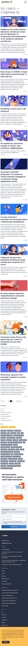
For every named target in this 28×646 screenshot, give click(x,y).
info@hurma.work (7, 543)
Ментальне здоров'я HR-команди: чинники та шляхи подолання (13, 377)
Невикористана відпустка (6, 451)
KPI (8, 433)
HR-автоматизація (5, 549)
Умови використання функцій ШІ (9, 603)
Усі (1, 408)
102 (17, 401)
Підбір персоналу (19, 454)
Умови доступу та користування (8, 600)
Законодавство (22, 440)
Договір (3, 440)
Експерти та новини (5, 412)
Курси (17, 449)
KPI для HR (13, 433)
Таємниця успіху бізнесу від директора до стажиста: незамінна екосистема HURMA (13, 340)
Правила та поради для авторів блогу (10, 590)
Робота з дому (21, 461)
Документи (9, 440)
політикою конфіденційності (11, 633)
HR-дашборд (10, 430)
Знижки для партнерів (6, 584)
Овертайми (16, 451)
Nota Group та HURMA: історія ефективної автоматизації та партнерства (14, 74)
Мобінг (22, 449)
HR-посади (3, 433)
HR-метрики (17, 430)
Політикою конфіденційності (14, 522)
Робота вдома (13, 461)
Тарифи (3, 570)
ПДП (12, 454)
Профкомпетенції (13, 458)
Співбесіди (17, 463)
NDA (18, 433)
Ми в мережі (4, 581)
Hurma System (4, 427)
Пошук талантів (16, 456)
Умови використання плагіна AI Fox (9, 598)
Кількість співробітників (6, 444)
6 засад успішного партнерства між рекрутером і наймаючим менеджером (14, 219)
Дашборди (19, 437)
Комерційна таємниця (16, 447)
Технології (3, 465)
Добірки (3, 622)
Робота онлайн (4, 463)
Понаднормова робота (6, 456)
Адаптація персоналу (18, 435)
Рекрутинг (3, 418)
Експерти (15, 440)
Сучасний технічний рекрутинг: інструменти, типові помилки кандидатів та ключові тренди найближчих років (13, 177)
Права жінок (4, 458)
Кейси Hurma (12, 427)
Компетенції (11, 449)
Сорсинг (11, 463)
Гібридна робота (11, 437)
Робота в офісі (4, 461)
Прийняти (6, 642)
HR (1, 410)
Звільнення (3, 442)
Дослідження (4, 620)
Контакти (4, 576)
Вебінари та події (5, 578)
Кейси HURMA (4, 414)
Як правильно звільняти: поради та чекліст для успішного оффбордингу (12, 145)
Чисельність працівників (6, 468)
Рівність (20, 458)
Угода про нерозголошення (14, 465)
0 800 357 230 (5, 540)
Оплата (3, 573)
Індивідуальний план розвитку (14, 442)
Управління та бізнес (6, 420)
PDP (22, 433)
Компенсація (4, 449)
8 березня (3, 430)
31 (8, 401)
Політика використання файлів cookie (10, 592)
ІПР (24, 442)
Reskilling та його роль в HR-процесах (14, 110)
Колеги (15, 444)
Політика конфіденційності (7, 595)
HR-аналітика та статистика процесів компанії (11, 564)
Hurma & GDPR (5, 605)
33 (13, 401)
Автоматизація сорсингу (6, 435)
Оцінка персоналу (5, 454)
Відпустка (3, 437)
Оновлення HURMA (5, 416)
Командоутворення (5, 447)
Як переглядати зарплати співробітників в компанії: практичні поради (12, 295)
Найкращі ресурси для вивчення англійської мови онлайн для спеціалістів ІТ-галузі (13, 261)
